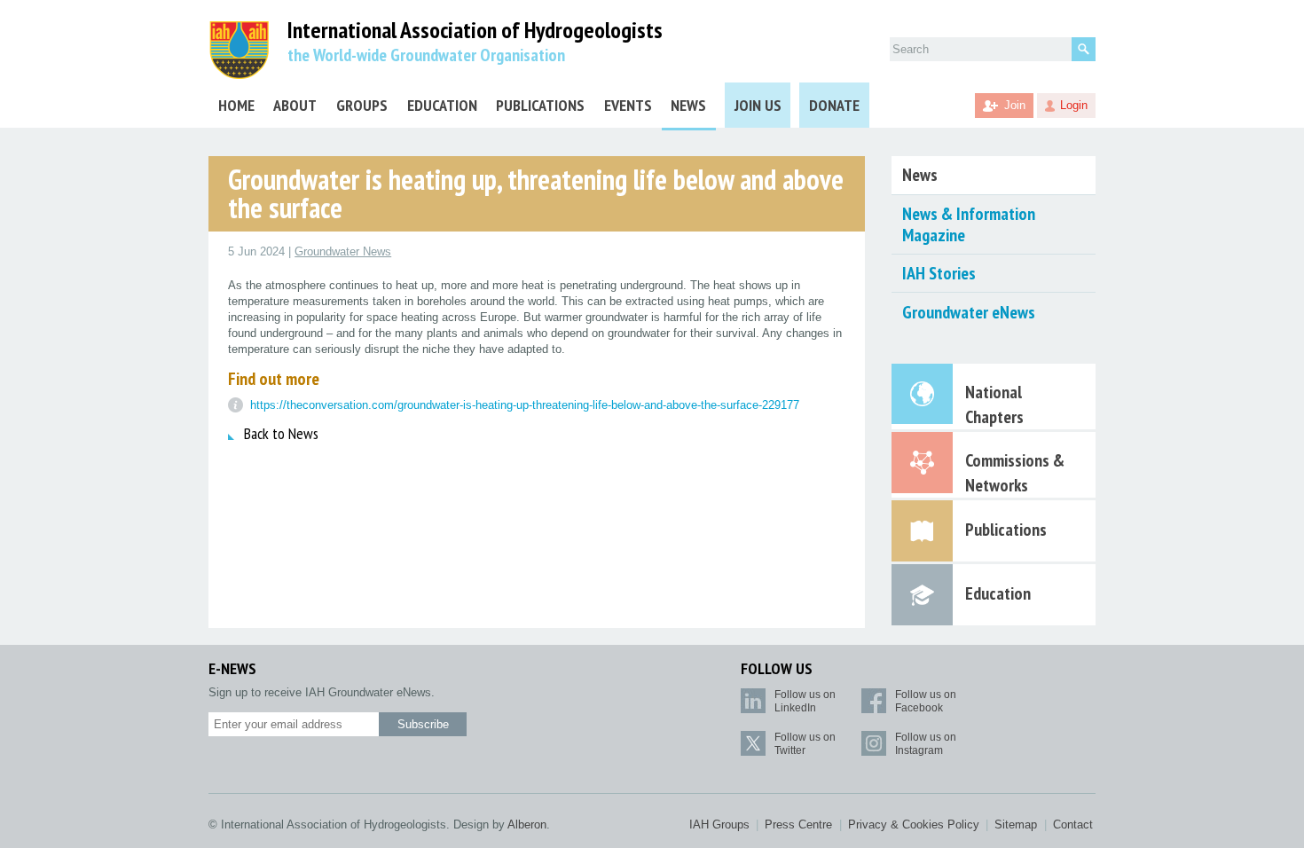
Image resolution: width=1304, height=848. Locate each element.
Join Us (758, 105)
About (295, 105)
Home (236, 105)
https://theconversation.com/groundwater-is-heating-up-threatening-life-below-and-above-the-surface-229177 (524, 405)
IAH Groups (719, 824)
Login (1074, 105)
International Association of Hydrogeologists (475, 30)
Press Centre (798, 824)
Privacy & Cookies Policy (913, 824)
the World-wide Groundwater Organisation (426, 55)
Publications (540, 105)
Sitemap (1015, 824)
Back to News (281, 433)
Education (442, 105)
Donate (834, 105)
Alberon (526, 824)
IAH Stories (939, 273)
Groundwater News (343, 251)
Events (628, 105)
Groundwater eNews (968, 312)
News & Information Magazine (968, 224)
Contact (1073, 824)
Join (1014, 105)
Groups (362, 105)
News (688, 105)
